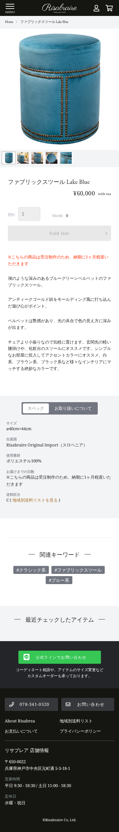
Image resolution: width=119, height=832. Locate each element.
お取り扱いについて (73, 408)
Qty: (11, 214)
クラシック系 (32, 570)
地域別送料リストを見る (35, 500)
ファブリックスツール (79, 570)
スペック (36, 408)
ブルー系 (60, 580)
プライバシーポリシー (80, 731)
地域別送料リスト (76, 721)
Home (9, 21)
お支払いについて (21, 731)
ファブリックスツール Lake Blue (44, 21)
